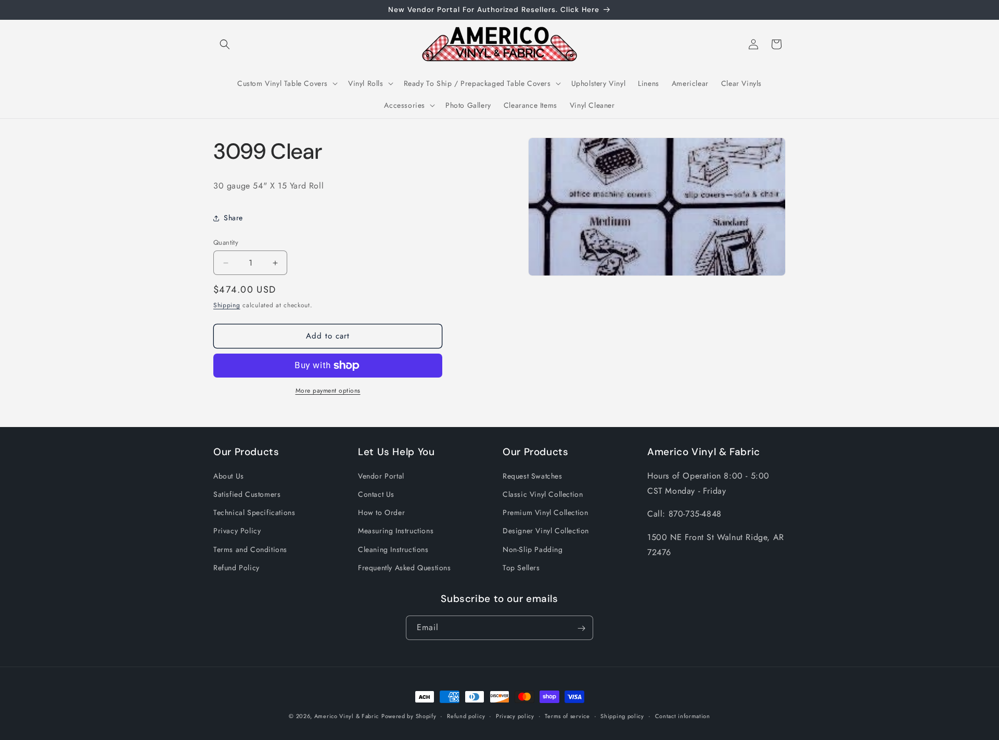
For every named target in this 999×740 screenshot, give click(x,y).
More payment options (328, 390)
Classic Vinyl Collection (543, 494)
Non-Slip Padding (533, 549)
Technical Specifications (254, 513)
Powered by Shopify (409, 716)
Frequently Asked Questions (404, 567)
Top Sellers (521, 567)
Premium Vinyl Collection (545, 513)
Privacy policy (515, 715)
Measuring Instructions (395, 531)
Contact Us (376, 494)
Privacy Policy (237, 531)
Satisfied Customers (246, 494)
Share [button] (233, 217)
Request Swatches (532, 476)
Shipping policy (622, 715)
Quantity (225, 242)
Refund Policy (236, 567)
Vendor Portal (381, 476)
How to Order (381, 513)
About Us (228, 476)
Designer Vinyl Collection (546, 531)
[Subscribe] (581, 628)
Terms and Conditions (250, 549)
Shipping (226, 305)
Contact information (682, 715)
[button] (224, 44)
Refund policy (466, 715)
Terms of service (567, 715)
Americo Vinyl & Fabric (346, 716)
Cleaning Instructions (393, 549)
